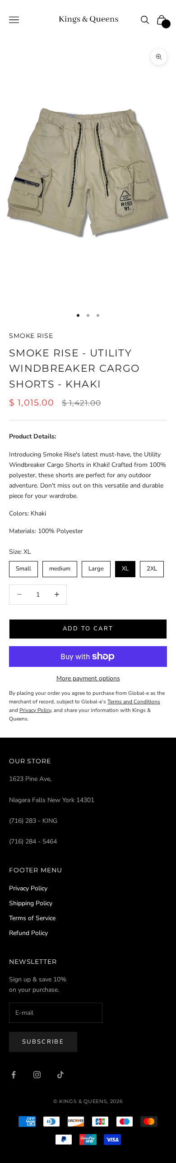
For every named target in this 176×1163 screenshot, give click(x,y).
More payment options (88, 678)
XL (125, 567)
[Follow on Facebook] (13, 1074)
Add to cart (88, 629)
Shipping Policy (30, 903)
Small (23, 567)
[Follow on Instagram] (37, 1074)
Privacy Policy (28, 888)
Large (96, 567)
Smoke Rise (31, 336)
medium (60, 567)
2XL (151, 567)
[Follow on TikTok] (60, 1074)
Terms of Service (32, 918)
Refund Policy (28, 933)
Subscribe (43, 1042)
